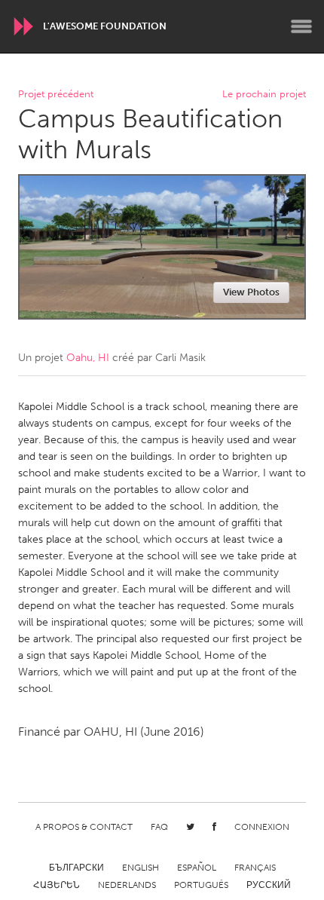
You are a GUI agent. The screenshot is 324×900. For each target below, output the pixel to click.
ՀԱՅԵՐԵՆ (56, 885)
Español (196, 867)
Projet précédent (55, 94)
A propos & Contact (84, 827)
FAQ (159, 827)
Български (76, 867)
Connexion (261, 827)
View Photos (251, 292)
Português (201, 885)
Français (255, 867)
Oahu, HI (87, 357)
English (140, 867)
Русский (268, 885)
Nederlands (127, 885)
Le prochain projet (264, 94)
